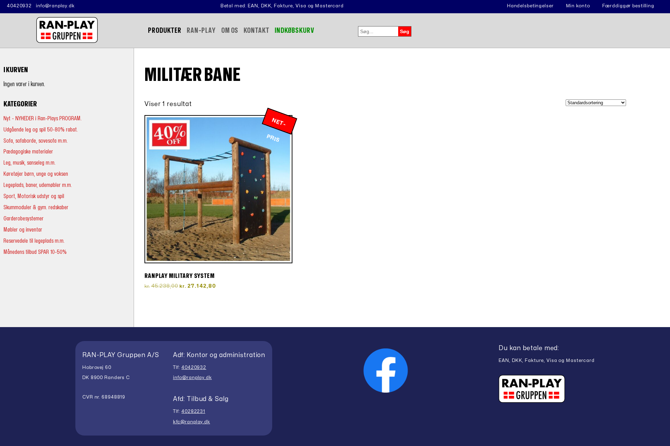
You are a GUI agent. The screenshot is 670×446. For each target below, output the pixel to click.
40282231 (193, 411)
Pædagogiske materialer (28, 151)
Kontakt (256, 30)
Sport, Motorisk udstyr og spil (33, 196)
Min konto (578, 6)
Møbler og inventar (22, 230)
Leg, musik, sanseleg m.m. (29, 163)
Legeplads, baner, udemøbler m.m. (37, 185)
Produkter (164, 30)
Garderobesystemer (23, 218)
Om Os (229, 30)
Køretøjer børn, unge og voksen (35, 174)
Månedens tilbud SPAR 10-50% (35, 252)
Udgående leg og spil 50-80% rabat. (40, 130)
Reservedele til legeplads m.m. (34, 241)
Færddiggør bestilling (628, 6)
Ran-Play (201, 30)
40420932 (19, 6)
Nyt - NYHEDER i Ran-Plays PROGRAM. (42, 118)
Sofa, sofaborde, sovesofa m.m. (35, 141)
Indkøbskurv (295, 30)
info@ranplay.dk (55, 6)
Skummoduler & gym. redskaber (35, 207)
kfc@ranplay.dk (191, 422)
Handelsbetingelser (530, 6)
